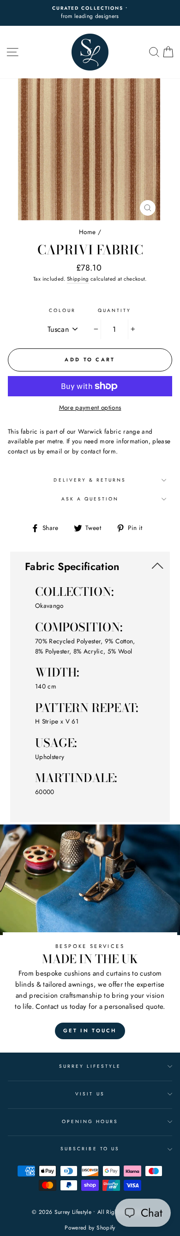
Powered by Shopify (90, 1228)
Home (87, 231)
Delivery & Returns (90, 480)
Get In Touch (90, 1030)
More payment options (90, 407)
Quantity (114, 310)
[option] (90, 13)
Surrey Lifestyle (90, 1066)
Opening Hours (90, 1121)
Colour (62, 310)
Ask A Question (90, 498)
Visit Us (89, 1093)
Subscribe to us (90, 1148)
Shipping (78, 279)
